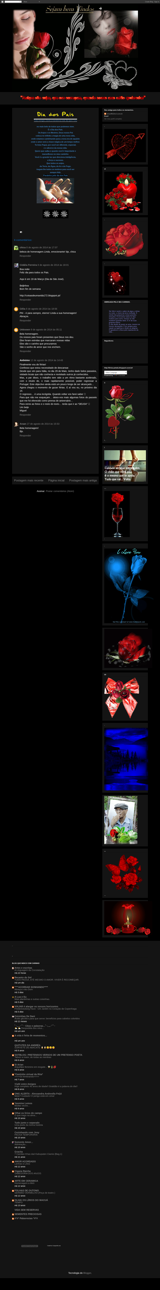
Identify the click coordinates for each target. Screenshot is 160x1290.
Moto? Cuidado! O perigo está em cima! (34, 1096)
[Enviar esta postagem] (20, 232)
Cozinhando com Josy (27, 1132)
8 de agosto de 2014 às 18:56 (41, 308)
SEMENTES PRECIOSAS (28, 1214)
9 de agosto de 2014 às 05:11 (46, 329)
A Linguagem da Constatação (30, 970)
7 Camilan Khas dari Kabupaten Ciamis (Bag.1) (38, 1154)
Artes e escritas (23, 968)
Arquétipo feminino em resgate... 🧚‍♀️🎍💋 (35, 1067)
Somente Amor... (24, 1142)
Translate (121, 375)
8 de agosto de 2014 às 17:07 (42, 247)
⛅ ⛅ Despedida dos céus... (29, 1028)
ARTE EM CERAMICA (26, 1181)
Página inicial (56, 480)
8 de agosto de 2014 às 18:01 (53, 265)
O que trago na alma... (26, 1115)
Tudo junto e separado (27, 1122)
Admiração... (21, 1144)
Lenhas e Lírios (22, 1164)
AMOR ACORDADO (25, 1161)
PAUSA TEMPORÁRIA (26, 1134)
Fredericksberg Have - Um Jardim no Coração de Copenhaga (46, 1009)
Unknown (25, 329)
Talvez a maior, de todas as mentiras (33, 1057)
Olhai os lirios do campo (28, 1113)
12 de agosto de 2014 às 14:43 (46, 360)
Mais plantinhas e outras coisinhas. (32, 999)
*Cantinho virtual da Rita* (29, 1074)
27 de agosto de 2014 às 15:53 (43, 424)
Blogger (87, 1273)
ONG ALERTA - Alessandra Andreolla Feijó (38, 1093)
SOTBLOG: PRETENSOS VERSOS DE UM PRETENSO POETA (48, 1055)
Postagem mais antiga (83, 480)
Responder (25, 256)
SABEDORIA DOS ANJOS (28, 1173)
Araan (23, 424)
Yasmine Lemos (23, 1103)
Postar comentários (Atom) (60, 491)
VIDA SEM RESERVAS (27, 1210)
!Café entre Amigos (25, 1084)
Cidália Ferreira (28, 265)
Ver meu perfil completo (113, 119)
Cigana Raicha (23, 1171)
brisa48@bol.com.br (115, 114)
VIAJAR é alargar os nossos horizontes (36, 1006)
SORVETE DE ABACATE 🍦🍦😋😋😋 (35, 1047)
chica (23, 247)
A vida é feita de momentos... (31, 1035)
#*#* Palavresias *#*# (26, 1218)
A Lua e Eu (20, 997)
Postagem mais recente (28, 480)
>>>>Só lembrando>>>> (27, 1076)
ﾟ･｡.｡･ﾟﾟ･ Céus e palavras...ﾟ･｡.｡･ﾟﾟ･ (35, 1026)
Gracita (19, 1151)
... (15, 1038)
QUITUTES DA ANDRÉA (27, 1045)
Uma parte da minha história (29, 1125)
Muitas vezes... (22, 1105)
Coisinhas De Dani (25, 1016)
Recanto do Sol (23, 977)
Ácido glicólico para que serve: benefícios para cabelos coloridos (47, 1018)
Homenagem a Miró (24, 1183)
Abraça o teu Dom (24, 989)
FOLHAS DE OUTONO (27, 1190)
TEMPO (19, 1202)
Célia (22, 308)
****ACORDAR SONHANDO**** (31, 987)
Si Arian (19, 1064)
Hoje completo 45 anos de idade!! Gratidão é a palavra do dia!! (46, 1086)
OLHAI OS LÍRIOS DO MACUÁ (31, 1200)
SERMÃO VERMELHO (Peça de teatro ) (35, 1193)
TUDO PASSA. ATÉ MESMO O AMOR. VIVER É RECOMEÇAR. (47, 980)
